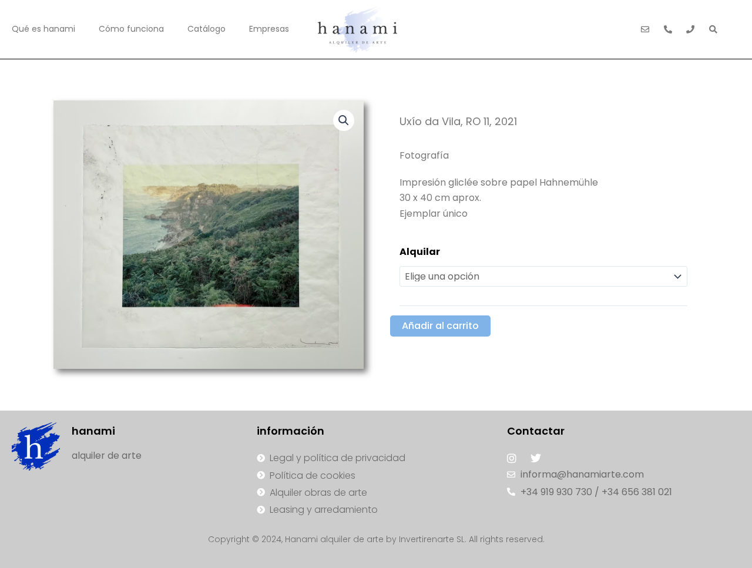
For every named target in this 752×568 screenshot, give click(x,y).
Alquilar (420, 251)
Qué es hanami (43, 29)
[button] (343, 120)
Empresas (269, 29)
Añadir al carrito (440, 325)
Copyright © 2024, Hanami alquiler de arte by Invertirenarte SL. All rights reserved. (376, 539)
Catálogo (206, 29)
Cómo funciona (131, 29)
